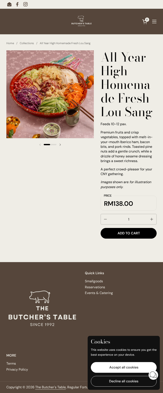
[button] (105, 219)
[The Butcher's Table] (81, 21)
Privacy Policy (17, 369)
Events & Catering (99, 293)
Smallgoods (94, 281)
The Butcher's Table (50, 387)
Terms (11, 363)
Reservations (95, 287)
